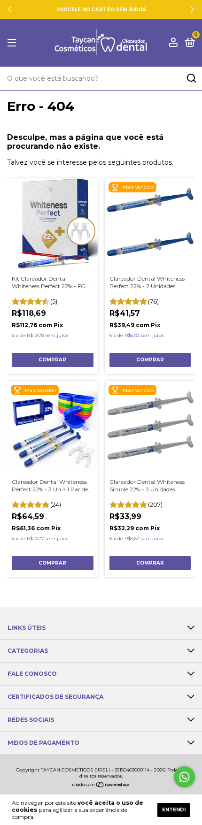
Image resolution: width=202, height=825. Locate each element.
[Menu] (13, 43)
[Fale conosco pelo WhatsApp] (184, 776)
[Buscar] (191, 78)
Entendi (174, 810)
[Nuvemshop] (101, 786)
